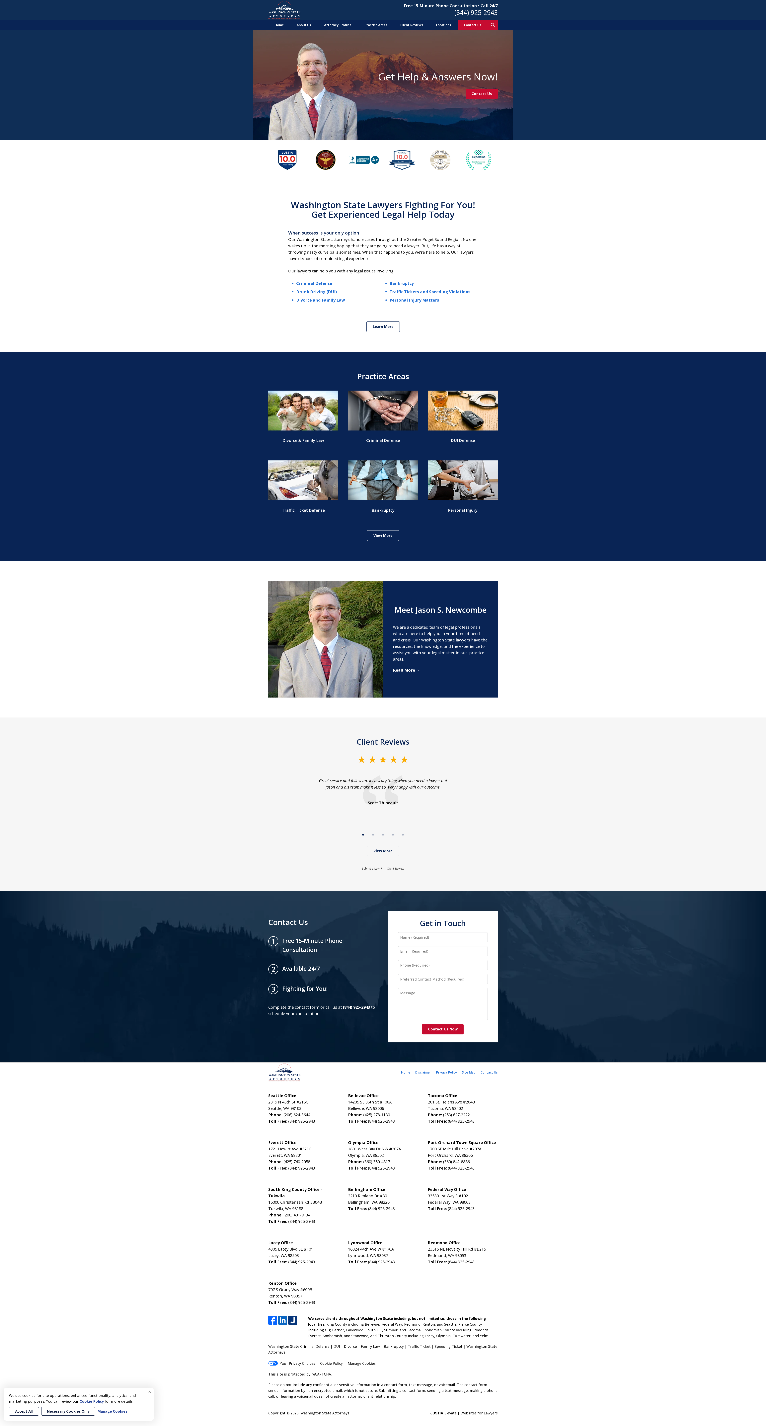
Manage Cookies (362, 1363)
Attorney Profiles (337, 25)
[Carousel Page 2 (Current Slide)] (373, 835)
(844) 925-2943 (476, 12)
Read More (404, 670)
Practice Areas (376, 25)
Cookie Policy (331, 1363)
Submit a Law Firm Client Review (383, 868)
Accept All (24, 1411)
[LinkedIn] (282, 1320)
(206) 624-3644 (296, 1114)
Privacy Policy (446, 1072)
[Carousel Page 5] (403, 835)
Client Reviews (411, 25)
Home (279, 25)
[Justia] (292, 1320)
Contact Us (472, 25)
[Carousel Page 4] (393, 835)
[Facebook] (272, 1320)
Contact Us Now (443, 1029)
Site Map (469, 1072)
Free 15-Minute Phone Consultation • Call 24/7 (451, 5)
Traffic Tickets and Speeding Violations (430, 291)
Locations (443, 25)
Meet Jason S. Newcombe (440, 610)
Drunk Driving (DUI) (316, 291)
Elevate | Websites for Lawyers (464, 1413)
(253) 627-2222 (456, 1114)
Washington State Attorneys (324, 1413)
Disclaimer (423, 1072)
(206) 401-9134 (296, 1215)
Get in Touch (443, 923)
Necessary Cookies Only (68, 1411)
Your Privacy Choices (297, 1363)
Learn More (383, 326)
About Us (304, 25)
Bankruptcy (402, 283)
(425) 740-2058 (296, 1161)
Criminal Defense (314, 283)
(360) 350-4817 (376, 1161)
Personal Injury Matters (414, 300)
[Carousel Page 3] (383, 835)
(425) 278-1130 (376, 1114)
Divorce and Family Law (320, 300)
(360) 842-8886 (456, 1161)
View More (383, 535)
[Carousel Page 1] (363, 835)
